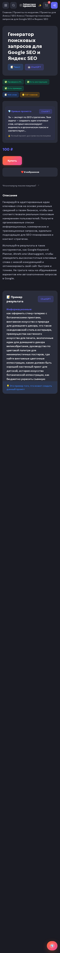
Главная (7, 12)
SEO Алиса (18, 15)
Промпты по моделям (25, 12)
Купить (12, 160)
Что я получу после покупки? (21, 185)
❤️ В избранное (30, 172)
